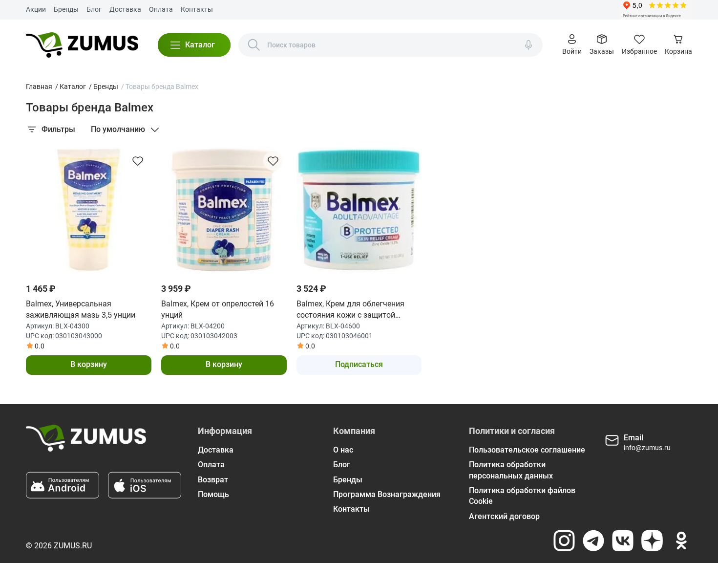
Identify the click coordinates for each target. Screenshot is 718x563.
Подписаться (359, 364)
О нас (343, 450)
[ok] (681, 540)
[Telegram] (593, 540)
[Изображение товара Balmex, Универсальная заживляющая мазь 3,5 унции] (88, 210)
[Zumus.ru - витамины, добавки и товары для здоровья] (82, 45)
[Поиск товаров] (254, 45)
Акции (36, 9)
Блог (94, 9)
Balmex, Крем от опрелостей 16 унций (217, 309)
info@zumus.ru (647, 448)
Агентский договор (504, 516)
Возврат (213, 479)
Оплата (161, 9)
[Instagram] (564, 540)
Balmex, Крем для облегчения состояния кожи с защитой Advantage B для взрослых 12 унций (350, 310)
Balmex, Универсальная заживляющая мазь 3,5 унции (80, 309)
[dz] (652, 540)
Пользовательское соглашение (527, 450)
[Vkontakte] (623, 540)
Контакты (197, 9)
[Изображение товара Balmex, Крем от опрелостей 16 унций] (224, 210)
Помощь (213, 494)
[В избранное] (138, 161)
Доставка (125, 9)
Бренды (66, 9)
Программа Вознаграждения (387, 494)
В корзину (88, 364)
